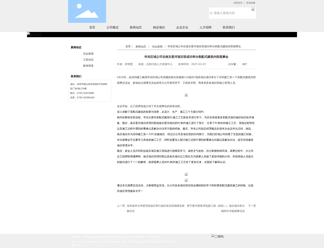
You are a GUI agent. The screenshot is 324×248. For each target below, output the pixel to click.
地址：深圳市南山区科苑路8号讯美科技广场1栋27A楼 (148, 241)
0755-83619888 (85, 93)
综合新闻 (157, 46)
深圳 (158, 236)
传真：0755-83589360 (108, 241)
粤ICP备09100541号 (123, 236)
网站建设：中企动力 (145, 236)
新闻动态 (141, 46)
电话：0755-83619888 (83, 241)
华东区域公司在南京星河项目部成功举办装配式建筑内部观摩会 (186, 56)
